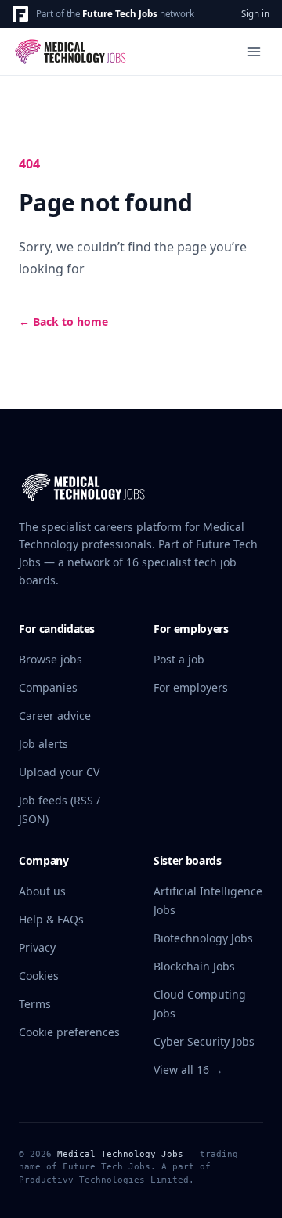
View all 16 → (188, 1069)
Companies (48, 687)
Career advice (55, 715)
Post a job (179, 659)
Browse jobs (50, 659)
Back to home (63, 321)
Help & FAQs (51, 919)
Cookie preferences (69, 1032)
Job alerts (43, 743)
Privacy (37, 947)
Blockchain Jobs (194, 966)
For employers (191, 687)
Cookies (39, 975)
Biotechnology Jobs (203, 938)
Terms (35, 1003)
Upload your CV (59, 771)
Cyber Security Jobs (204, 1041)
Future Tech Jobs (119, 14)
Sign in (255, 14)
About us (42, 891)
